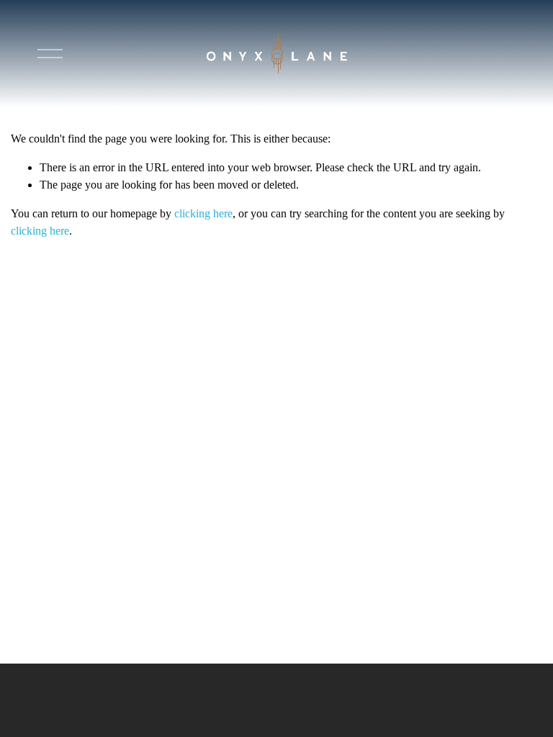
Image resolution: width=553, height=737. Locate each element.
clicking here (203, 213)
